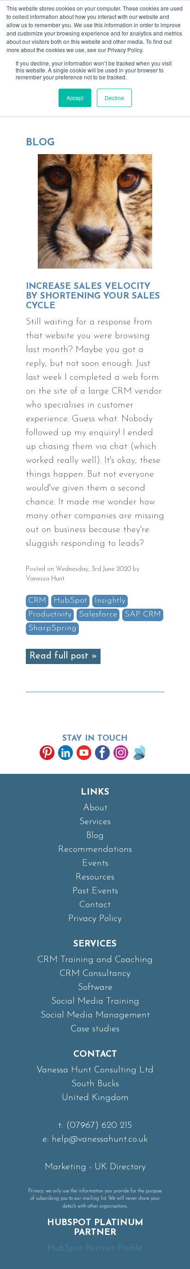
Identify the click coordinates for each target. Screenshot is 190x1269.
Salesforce (98, 615)
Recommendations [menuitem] (95, 849)
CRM (37, 601)
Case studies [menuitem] (95, 1029)
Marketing (65, 1167)
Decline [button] (114, 98)
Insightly (110, 601)
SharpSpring (52, 628)
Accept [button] (74, 98)
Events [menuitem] (95, 863)
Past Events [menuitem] (95, 891)
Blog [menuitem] (95, 835)
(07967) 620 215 (99, 1125)
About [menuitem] (95, 808)
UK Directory (120, 1167)
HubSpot (70, 601)
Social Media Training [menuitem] (95, 1001)
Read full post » (63, 656)
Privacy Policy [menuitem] (95, 918)
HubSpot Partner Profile (95, 1248)
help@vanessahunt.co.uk (100, 1139)
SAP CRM (143, 615)
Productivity (49, 615)
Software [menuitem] (95, 987)
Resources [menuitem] (95, 877)
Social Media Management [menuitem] (95, 1015)
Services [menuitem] (95, 821)
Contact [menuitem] (95, 905)
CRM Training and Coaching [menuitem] (95, 959)
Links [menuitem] (95, 792)
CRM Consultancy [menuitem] (95, 973)
